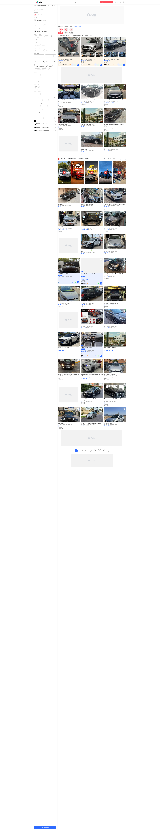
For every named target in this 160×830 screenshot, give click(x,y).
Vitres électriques (46, 109)
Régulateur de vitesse (42, 112)
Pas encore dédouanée (45, 75)
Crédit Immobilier (59, 2)
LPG (51, 36)
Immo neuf (52, 2)
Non (38, 88)
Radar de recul (44, 106)
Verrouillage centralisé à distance (49, 118)
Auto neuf (47, 2)
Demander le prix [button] (63, 104)
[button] (39, 50)
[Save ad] (78, 38)
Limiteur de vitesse (38, 115)
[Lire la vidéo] (64, 172)
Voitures (71, 26)
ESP (35, 112)
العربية (121, 2)
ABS (53, 109)
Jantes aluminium (38, 100)
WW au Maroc (37, 78)
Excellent (36, 66)
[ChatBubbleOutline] (72, 64)
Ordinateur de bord (38, 118)
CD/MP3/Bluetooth (48, 115)
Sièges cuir (37, 106)
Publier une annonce (108, 2)
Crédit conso (65, 2)
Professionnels (44, 94)
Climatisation (51, 100)
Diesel (36, 36)
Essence (40, 36)
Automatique (37, 45)
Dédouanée (37, 75)
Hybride (36, 39)
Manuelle (44, 45)
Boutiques (71, 2)
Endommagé (37, 69)
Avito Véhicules (65, 26)
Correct (50, 66)
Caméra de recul (38, 109)
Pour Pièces (44, 69)
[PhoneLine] (78, 64)
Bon (46, 66)
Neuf (49, 69)
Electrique (46, 36)
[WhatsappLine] (75, 64)
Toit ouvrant (48, 103)
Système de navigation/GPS (40, 103)
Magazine (76, 2)
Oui (35, 88)
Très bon (42, 66)
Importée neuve (45, 78)
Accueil (60, 26)
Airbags (45, 100)
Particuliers (37, 94)
